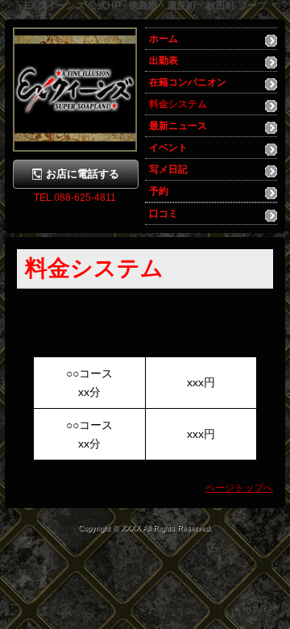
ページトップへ (239, 488)
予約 (158, 191)
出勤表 (163, 60)
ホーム (163, 38)
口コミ (163, 213)
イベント (168, 147)
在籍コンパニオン (187, 82)
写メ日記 (168, 169)
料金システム (178, 104)
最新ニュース (178, 125)
